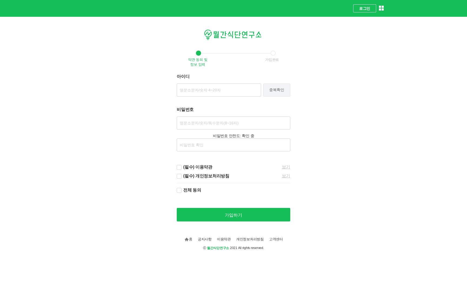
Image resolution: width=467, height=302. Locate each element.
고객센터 (276, 239)
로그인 (364, 8)
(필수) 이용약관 (197, 167)
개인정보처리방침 (250, 239)
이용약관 (224, 239)
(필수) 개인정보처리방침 (206, 176)
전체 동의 (192, 190)
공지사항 (205, 239)
